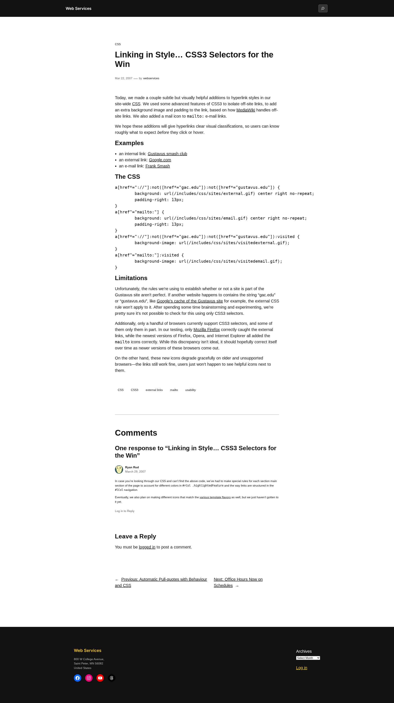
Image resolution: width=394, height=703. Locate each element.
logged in (147, 547)
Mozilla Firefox (207, 329)
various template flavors (215, 497)
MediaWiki (245, 110)
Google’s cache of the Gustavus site (190, 301)
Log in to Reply (124, 511)
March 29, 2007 (135, 471)
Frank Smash (157, 166)
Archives (304, 651)
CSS (118, 44)
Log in (301, 667)
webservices (151, 78)
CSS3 (134, 390)
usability (190, 390)
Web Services (78, 8)
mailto (174, 390)
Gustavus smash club (167, 153)
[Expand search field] (323, 8)
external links (154, 390)
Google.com (160, 160)
